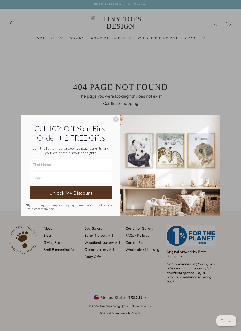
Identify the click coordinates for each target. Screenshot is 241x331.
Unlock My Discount (70, 193)
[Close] (116, 119)
